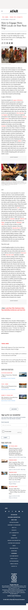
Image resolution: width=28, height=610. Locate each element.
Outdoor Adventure (6, 372)
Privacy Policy (14, 558)
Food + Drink (4, 384)
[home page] (14, 11)
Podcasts (14, 530)
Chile (2, 224)
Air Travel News (13, 446)
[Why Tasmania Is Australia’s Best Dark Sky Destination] (23, 397)
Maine (3, 222)
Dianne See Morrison (13, 497)
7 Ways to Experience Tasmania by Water (9, 375)
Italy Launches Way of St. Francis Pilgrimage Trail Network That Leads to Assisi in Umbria (18, 464)
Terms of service (14, 563)
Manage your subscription (14, 540)
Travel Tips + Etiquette (16, 17)
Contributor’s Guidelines (14, 543)
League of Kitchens (17, 100)
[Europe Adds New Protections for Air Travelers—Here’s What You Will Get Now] (4, 487)
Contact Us (14, 566)
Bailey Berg (23, 469)
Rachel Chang (23, 457)
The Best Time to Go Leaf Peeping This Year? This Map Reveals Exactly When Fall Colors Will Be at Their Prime (13, 361)
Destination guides (14, 522)
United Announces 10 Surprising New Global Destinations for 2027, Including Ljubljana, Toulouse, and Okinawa (16, 451)
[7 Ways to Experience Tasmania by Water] (23, 374)
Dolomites (19, 222)
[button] (14, 595)
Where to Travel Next (7, 395)
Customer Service (14, 555)
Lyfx (18, 207)
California (22, 218)
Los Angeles (4, 115)
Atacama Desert (16, 228)
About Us (14, 527)
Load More (14, 409)
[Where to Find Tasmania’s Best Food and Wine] (23, 385)
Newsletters (14, 537)
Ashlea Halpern (6, 318)
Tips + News (5, 17)
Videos (14, 545)
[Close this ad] (27, 604)
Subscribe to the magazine (14, 525)
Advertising (14, 550)
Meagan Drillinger (12, 483)
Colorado (12, 218)
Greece (25, 116)
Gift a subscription (14, 532)
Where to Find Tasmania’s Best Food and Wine (9, 386)
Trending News (13, 460)
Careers (14, 535)
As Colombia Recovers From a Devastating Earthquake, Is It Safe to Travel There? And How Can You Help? (17, 477)
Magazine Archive (14, 548)
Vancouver (23, 253)
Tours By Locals (10, 254)
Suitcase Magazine (14, 561)
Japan (19, 140)
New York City (20, 113)
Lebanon (3, 126)
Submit (5, 437)
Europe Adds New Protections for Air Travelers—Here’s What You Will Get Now (17, 491)
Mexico (6, 118)
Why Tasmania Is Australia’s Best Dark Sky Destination (9, 398)
